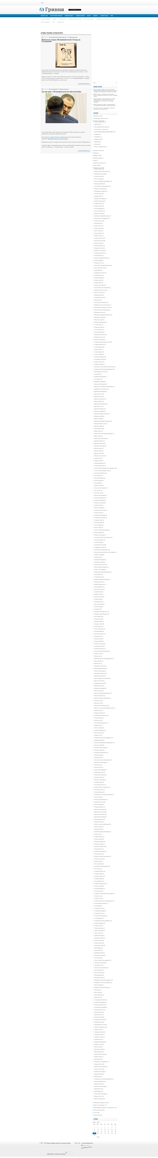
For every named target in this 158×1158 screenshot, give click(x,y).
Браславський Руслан (100, 290)
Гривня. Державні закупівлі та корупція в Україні (59, 1143)
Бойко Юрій (97, 270)
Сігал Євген (97, 868)
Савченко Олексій (99, 876)
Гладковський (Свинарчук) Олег (102, 342)
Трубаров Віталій (99, 952)
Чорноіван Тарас (99, 1034)
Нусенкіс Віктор (98, 732)
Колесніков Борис (99, 540)
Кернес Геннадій (99, 507)
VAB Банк (97, 124)
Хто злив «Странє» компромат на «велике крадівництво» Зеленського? (104, 108)
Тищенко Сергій (98, 943)
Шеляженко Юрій (99, 1049)
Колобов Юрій (54, 37)
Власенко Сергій (99, 319)
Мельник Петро (98, 690)
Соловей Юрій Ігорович (100, 903)
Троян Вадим (98, 948)
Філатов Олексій (99, 972)
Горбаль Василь (99, 361)
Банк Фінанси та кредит (100, 129)
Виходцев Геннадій (99, 317)
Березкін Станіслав (99, 250)
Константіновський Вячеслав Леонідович (105, 552)
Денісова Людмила (99, 408)
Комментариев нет (73, 37)
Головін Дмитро (98, 352)
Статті (53, 22)
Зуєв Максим (98, 475)
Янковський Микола (99, 1081)
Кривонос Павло (99, 582)
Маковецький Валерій (100, 668)
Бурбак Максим (98, 295)
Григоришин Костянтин (100, 371)
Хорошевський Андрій (100, 1007)
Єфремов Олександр (100, 174)
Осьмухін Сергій (99, 750)
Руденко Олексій (99, 859)
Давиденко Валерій (99, 381)
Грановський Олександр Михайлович (104, 369)
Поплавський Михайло (100, 799)
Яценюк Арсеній (99, 1098)
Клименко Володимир (100, 515)
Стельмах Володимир (100, 915)
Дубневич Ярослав (99, 443)
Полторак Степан (99, 789)
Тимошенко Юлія (99, 938)
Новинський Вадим (99, 730)
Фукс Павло (97, 992)
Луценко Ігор (98, 636)
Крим (112, 15)
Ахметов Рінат (98, 220)
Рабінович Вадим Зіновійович (102, 831)
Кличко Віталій (98, 522)
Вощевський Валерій (100, 322)
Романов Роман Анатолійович (102, 856)
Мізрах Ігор (97, 656)
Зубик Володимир (99, 478)
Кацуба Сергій (98, 505)
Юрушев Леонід (98, 1074)
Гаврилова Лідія (99, 327)
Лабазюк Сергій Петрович (101, 614)
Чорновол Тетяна (99, 1037)
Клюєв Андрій (98, 525)
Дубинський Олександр (100, 438)
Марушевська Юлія (99, 676)
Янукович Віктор (99, 1084)
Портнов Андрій (98, 804)
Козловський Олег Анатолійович (103, 537)
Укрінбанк (97, 141)
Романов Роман (98, 854)
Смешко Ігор (98, 896)
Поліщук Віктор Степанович (101, 787)
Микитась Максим (99, 695)
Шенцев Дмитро (98, 1051)
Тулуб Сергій (98, 957)
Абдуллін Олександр (100, 188)
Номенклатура (62, 19)
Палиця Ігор (97, 765)
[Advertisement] (79, 27)
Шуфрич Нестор (99, 1064)
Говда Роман (98, 349)
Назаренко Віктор (99, 713)
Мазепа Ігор (97, 663)
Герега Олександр (99, 339)
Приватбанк (97, 139)
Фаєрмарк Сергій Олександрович (103, 980)
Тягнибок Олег (98, 965)
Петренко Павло (99, 777)
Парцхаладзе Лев (99, 772)
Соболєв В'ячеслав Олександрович (103, 901)
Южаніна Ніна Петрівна (100, 1066)
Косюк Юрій (97, 574)
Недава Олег (98, 725)
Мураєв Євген (98, 710)
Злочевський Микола (100, 473)
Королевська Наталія (100, 564)
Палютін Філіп (98, 767)
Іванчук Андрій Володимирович (102, 181)
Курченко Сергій (99, 596)
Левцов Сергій (98, 619)
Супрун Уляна (98, 925)
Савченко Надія (98, 873)
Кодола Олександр (99, 535)
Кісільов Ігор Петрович (100, 488)
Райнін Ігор (97, 834)
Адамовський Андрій (100, 198)
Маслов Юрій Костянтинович (102, 678)
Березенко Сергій (99, 248)
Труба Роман (98, 950)
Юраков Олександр (99, 1071)
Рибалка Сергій (98, 839)
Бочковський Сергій (99, 285)
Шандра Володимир (100, 1042)
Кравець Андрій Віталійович (102, 579)
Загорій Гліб (97, 458)
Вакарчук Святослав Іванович (102, 305)
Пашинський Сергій (99, 774)
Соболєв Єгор (98, 898)
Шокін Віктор (98, 1059)
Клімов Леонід (98, 512)
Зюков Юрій (97, 483)
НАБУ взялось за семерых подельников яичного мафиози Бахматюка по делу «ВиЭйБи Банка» (105, 95)
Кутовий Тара (98, 599)
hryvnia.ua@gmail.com (87, 1143)
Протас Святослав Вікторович (102, 824)
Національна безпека (45, 19)
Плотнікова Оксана (99, 784)
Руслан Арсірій (98, 863)
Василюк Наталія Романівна (102, 310)
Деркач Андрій (98, 418)
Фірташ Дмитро (98, 975)
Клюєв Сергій (98, 527)
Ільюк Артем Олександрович (102, 186)
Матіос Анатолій (99, 680)
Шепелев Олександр (100, 1054)
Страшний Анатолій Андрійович (102, 920)
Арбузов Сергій (98, 213)
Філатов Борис (98, 970)
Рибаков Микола (99, 836)
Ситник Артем (98, 891)
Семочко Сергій (98, 886)
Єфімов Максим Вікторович (101, 171)
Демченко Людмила (100, 399)
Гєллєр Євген (98, 324)
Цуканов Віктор (98, 1012)
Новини (54, 19)
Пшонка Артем (98, 826)
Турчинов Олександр (100, 962)
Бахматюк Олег (98, 238)
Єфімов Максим (99, 169)
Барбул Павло (98, 235)
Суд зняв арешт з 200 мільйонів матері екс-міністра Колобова (61, 91)
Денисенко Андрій (99, 411)
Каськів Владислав (99, 497)
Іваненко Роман (98, 176)
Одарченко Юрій (99, 740)
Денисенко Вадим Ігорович (101, 413)
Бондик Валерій (98, 277)
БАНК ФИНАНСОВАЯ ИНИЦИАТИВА (104, 131)
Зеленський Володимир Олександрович (105, 468)
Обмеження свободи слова (75, 19)
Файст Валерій (98, 985)
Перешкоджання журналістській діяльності (106, 19)
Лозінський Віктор (99, 629)
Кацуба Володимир (99, 500)
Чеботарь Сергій (99, 1017)
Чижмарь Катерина (99, 1032)
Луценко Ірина (98, 638)
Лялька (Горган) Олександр (101, 651)
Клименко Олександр (100, 517)
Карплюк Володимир (100, 495)
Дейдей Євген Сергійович (101, 389)
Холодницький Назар (100, 999)
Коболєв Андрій (98, 532)
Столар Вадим (98, 918)
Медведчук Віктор (99, 683)
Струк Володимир (99, 923)
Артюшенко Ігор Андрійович (101, 218)
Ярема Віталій (98, 1088)
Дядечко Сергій (98, 453)
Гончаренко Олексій (99, 359)
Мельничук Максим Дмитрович (102, 693)
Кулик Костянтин (99, 589)
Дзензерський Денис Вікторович (103, 421)
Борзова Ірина (98, 282)
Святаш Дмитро (98, 881)
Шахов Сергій (98, 1046)
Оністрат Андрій (99, 745)
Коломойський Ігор (62, 37)
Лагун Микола (98, 616)
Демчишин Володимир (100, 403)
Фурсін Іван (97, 997)
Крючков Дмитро (99, 586)
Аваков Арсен (98, 193)
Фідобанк (97, 144)
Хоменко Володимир (100, 1002)
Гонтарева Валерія (99, 357)
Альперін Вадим (99, 208)
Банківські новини (80, 15)
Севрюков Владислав (100, 883)
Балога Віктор (98, 230)
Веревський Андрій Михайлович (103, 314)
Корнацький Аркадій (100, 559)
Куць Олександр (99, 604)
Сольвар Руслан (99, 908)
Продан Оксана (98, 821)
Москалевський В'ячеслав (101, 705)
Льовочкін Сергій (99, 643)
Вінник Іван (97, 300)
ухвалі (52, 137)
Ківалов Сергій (98, 485)
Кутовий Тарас (98, 601)
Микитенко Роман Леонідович (102, 698)
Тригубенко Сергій (99, 945)
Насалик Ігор (98, 720)
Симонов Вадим (99, 888)
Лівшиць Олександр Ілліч (101, 611)
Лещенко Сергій (98, 624)
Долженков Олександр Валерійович (103, 433)
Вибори (89, 15)
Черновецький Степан (100, 1024)
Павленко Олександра (100, 762)
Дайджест (95, 15)
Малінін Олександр (99, 671)
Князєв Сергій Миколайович (101, 530)
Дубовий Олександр (100, 446)
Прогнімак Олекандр (100, 816)
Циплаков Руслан (99, 1009)
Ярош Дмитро (98, 1091)
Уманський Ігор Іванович (101, 967)
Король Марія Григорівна (101, 567)
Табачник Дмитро (99, 928)
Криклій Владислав (99, 584)
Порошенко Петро (99, 802)
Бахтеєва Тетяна (99, 240)
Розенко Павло (98, 849)
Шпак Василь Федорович (101, 1061)
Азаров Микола (98, 203)
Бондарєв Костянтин (100, 272)
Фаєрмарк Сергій (99, 977)
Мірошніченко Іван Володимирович (103, 658)
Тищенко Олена (98, 940)
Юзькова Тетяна (99, 1069)
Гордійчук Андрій (99, 364)
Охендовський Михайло (100, 752)
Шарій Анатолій (98, 1044)
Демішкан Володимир (100, 391)
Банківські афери (69, 15)
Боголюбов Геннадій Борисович (102, 265)
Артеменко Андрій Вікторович (102, 216)
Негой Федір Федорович (100, 723)
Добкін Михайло (99, 428)
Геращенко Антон (99, 337)
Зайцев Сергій (98, 460)
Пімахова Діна (98, 755)
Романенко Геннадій (100, 851)
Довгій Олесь (98, 431)
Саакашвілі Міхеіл (99, 871)
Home (42, 2)
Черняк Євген (98, 1029)
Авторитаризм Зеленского (56, 15)
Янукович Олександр (100, 1086)
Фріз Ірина (97, 990)
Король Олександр (99, 569)
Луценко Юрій (98, 641)
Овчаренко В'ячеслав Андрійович (103, 737)
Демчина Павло (98, 401)
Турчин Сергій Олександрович (102, 960)
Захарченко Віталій (99, 465)
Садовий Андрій (99, 878)
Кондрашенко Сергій (100, 547)
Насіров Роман (98, 718)
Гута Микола (98, 379)
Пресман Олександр (100, 809)
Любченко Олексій (99, 648)
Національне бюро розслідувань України (58, 138)
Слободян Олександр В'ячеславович (104, 893)
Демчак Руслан (98, 394)
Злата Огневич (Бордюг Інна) (102, 470)
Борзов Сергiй (98, 280)
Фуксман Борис (98, 995)
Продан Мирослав (99, 819)
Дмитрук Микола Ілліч (100, 423)
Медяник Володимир (100, 688)
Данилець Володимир (100, 384)
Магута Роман (98, 661)
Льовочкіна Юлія (99, 646)
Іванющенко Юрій (99, 183)
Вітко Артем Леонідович (101, 302)
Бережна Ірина (98, 243)
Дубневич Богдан (99, 441)
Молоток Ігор (98, 700)
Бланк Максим (98, 255)
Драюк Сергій (98, 436)
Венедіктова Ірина (99, 312)
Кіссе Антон (97, 490)
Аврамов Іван (98, 196)
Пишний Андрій (98, 782)
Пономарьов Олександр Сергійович (103, 794)
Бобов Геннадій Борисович (101, 258)
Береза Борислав (99, 245)
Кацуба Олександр (99, 502)
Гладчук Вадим (98, 347)
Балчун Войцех (98, 233)
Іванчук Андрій (98, 178)
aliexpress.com (44, 15)
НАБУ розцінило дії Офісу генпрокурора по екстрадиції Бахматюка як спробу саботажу (104, 105)
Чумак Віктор (98, 1039)
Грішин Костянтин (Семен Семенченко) (104, 366)
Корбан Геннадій (99, 554)
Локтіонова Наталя (99, 633)
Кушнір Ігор (97, 609)
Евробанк (97, 134)
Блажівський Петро (99, 253)
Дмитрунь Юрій (98, 426)
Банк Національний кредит (101, 127)
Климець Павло (98, 520)
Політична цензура (45, 22)
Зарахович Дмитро (99, 463)
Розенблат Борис (99, 844)
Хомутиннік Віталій (99, 1004)
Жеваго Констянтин (99, 455)
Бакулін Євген (98, 225)
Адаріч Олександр (99, 201)
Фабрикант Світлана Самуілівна (102, 982)
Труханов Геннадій (99, 955)
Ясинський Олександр (100, 1093)
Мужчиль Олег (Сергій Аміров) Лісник (104, 708)
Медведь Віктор (99, 685)
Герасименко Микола (100, 334)
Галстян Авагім (98, 329)
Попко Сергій (98, 797)
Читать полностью (84, 83)
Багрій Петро (98, 223)
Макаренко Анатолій (100, 666)
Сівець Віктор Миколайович (101, 866)
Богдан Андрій (98, 260)
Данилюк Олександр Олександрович (104, 386)
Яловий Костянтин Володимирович (103, 1079)
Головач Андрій (98, 354)
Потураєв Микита (99, 807)
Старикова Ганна (99, 913)
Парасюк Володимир (100, 769)
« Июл (97, 1137)
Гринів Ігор (97, 374)
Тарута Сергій (98, 933)
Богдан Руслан (98, 263)
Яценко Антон (98, 1096)
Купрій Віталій (98, 591)
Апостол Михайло (99, 211)
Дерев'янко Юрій (99, 416)
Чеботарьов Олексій (100, 1019)
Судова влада (60, 22)
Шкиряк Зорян (98, 1056)
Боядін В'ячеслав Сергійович (102, 287)
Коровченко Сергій (99, 562)
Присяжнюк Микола (99, 814)
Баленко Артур (98, 228)
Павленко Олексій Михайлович (102, 760)
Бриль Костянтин (99, 292)
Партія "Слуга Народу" (89, 19)
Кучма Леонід (98, 606)
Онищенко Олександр (100, 747)
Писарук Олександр (100, 779)
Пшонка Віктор (98, 829)
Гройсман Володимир (100, 376)
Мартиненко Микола (100, 673)
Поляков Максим (99, 792)
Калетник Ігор (98, 493)
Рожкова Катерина (99, 841)
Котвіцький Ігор (98, 577)
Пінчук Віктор (98, 757)
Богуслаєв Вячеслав (100, 267)
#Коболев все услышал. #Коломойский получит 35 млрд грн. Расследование (61, 40)
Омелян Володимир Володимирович (104, 742)
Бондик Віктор (98, 275)
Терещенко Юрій (99, 935)
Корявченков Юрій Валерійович (102, 572)
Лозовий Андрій (98, 631)
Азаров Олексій (98, 206)
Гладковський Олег (99, 344)
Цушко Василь (98, 1014)
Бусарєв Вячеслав (99, 297)
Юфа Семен (98, 1076)
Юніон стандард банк (100, 146)
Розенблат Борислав (100, 846)
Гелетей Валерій (99, 332)
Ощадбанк (97, 136)
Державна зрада (104, 15)
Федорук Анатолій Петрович (102, 987)
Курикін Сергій (98, 594)
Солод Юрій (98, 906)
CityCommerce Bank (99, 122)
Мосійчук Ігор (98, 703)
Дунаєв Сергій (98, 450)
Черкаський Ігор (99, 1022)
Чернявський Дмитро (100, 1027)
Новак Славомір (99, 727)
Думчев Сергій (98, 448)
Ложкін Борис (98, 626)
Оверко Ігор (97, 735)
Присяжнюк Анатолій (100, 812)
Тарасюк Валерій (99, 930)
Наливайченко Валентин (101, 715)
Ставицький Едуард (99, 910)
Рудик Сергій (98, 861)
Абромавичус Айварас (100, 191)
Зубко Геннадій (98, 480)
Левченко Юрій (98, 621)
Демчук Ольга (98, 406)
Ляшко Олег (98, 653)
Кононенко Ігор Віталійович (101, 549)
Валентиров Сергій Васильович (102, 307)
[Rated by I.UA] (69, 1154)
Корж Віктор (98, 557)
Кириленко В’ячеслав (100, 510)
